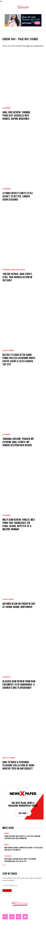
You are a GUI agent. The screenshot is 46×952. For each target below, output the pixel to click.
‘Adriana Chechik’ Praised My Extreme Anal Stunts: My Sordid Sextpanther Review (18, 442)
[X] (18, 916)
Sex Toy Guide (8, 758)
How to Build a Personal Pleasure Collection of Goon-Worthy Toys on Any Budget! (18, 765)
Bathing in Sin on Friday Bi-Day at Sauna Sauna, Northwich (18, 605)
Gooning (6, 108)
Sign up (7, 890)
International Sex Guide (13, 269)
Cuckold (6, 677)
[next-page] (5, 865)
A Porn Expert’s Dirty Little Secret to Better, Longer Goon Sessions (17, 196)
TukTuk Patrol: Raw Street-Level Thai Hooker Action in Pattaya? (17, 277)
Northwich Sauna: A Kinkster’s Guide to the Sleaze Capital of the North (23, 848)
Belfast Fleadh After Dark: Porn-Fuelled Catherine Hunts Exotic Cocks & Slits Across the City (18, 359)
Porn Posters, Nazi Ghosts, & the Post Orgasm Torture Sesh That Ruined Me (22, 837)
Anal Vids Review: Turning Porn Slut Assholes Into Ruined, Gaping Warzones (16, 115)
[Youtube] (25, 916)
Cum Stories (8, 350)
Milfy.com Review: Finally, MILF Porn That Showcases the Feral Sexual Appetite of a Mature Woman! (18, 524)
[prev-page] (3, 865)
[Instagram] (11, 916)
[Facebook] (5, 916)
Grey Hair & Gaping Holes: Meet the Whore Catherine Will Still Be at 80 (20, 860)
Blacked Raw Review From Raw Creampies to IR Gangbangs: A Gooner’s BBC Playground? (18, 684)
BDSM (6, 833)
